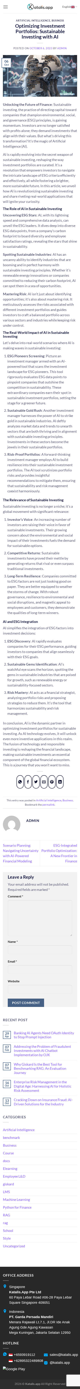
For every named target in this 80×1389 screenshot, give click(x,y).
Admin (62, 48)
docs (6, 1161)
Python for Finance (17, 1207)
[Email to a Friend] (44, 782)
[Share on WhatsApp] (20, 782)
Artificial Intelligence (33, 20)
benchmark (11, 1137)
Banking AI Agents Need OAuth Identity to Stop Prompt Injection (44, 1035)
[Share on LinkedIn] (60, 782)
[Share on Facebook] (28, 782)
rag (5, 1223)
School (8, 1230)
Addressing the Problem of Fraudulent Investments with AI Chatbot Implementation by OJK (42, 1051)
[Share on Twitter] (36, 782)
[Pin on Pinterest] (52, 782)
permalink (48, 804)
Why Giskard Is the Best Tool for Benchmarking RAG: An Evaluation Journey (40, 1068)
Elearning (10, 1168)
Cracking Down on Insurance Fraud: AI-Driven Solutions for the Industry (43, 1102)
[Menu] (5, 7)
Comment (15, 896)
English (66, 6)
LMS (6, 1192)
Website (14, 981)
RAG (6, 1215)
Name (13, 941)
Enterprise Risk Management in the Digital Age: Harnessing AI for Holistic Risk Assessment (42, 1086)
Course (8, 1153)
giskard (8, 1184)
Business (58, 20)
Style (7, 1238)
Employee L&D (14, 1176)
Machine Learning (16, 1199)
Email (12, 961)
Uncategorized (14, 1246)
